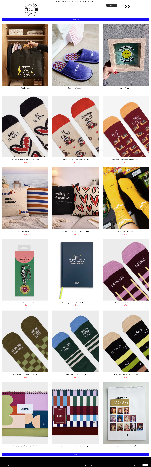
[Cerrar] (149, 465)
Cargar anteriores (75, 19)
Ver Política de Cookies (101, 465)
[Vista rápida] (25, 55)
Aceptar (145, 465)
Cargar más (75, 454)
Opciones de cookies (138, 465)
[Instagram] (129, 6)
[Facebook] (126, 6)
